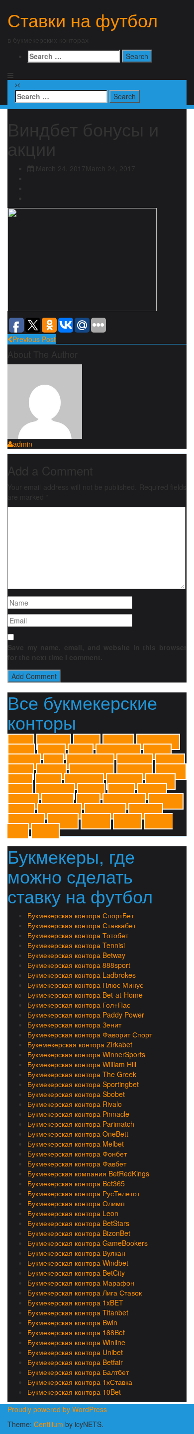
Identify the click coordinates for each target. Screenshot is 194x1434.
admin (22, 444)
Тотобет (95, 821)
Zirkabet (152, 791)
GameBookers (90, 761)
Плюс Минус (59, 811)
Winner (121, 791)
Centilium (48, 1424)
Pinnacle (170, 771)
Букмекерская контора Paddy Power (85, 1015)
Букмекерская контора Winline (76, 1342)
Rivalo (20, 781)
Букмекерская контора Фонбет (77, 1154)
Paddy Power (91, 771)
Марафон (166, 801)
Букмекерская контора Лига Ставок (84, 1292)
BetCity (51, 751)
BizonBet (24, 761)
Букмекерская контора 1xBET (75, 1302)
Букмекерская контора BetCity (76, 1273)
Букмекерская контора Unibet (75, 1352)
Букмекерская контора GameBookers (87, 1243)
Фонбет (45, 831)
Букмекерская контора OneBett (77, 1134)
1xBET (21, 742)
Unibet (20, 791)
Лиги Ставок (124, 801)
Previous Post (34, 339)
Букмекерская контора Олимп (76, 1203)
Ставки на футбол (82, 19)
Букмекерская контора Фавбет (76, 1163)
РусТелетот (105, 811)
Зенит (88, 801)
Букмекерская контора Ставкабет (81, 925)
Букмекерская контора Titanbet (77, 1312)
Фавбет (127, 821)
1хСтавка (54, 742)
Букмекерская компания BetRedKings (88, 1173)
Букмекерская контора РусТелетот (83, 1193)
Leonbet (170, 761)
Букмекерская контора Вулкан (76, 1253)
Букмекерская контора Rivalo (74, 1104)
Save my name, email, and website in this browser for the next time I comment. (97, 652)
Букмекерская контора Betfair (75, 1362)
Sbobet (48, 781)
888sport (118, 742)
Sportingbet (84, 781)
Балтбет (23, 801)
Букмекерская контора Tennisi (76, 945)
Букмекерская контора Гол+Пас (78, 1005)
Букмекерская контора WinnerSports (86, 1054)
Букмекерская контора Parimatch (80, 1124)
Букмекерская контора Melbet (75, 1144)
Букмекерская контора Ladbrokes (81, 975)
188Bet (87, 742)
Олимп (21, 811)
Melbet (20, 771)
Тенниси (63, 821)
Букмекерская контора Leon (72, 1213)
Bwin (53, 761)
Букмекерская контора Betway (76, 955)
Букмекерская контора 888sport (78, 965)
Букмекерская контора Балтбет (78, 1372)
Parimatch (134, 771)
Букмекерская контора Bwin (72, 1322)
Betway (157, 751)
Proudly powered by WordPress (57, 1409)
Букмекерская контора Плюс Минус (85, 985)
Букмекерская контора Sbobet (76, 1094)
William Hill (55, 791)
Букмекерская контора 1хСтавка (79, 1382)
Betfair (80, 751)
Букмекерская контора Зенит (74, 1024)
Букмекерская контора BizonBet (78, 1233)
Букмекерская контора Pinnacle (78, 1114)
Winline (91, 791)
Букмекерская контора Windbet (77, 1263)
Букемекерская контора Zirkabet (79, 1044)
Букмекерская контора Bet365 (76, 1183)
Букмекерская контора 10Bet (74, 1392)
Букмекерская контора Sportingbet (83, 1084)
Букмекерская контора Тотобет (77, 935)
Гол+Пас (58, 801)
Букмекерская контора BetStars (78, 1223)
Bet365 (21, 751)
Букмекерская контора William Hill (81, 1064)
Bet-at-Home (158, 742)
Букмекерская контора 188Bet (76, 1332)
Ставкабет (26, 821)
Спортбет (146, 811)
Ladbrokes (135, 761)
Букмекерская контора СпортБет (80, 915)
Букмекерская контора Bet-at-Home (85, 995)
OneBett (51, 771)
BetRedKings (118, 751)
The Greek (124, 781)
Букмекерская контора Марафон (80, 1283)
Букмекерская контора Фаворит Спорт (89, 1034)
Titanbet (160, 781)
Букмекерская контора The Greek (81, 1074)
